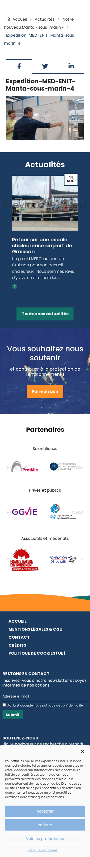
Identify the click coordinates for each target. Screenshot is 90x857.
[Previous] (7, 560)
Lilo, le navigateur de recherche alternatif (43, 744)
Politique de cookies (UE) (36, 653)
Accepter (45, 811)
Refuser (45, 825)
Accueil (19, 19)
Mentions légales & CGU (35, 629)
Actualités (44, 19)
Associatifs (31, 538)
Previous (24, 205)
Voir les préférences (45, 838)
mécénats (58, 538)
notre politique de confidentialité (58, 705)
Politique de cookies (43, 850)
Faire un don (45, 391)
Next (76, 205)
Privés (35, 490)
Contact (19, 637)
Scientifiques (45, 448)
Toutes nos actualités (45, 314)
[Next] (82, 560)
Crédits (17, 645)
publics (54, 490)
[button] (82, 751)
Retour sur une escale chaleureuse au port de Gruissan (42, 245)
